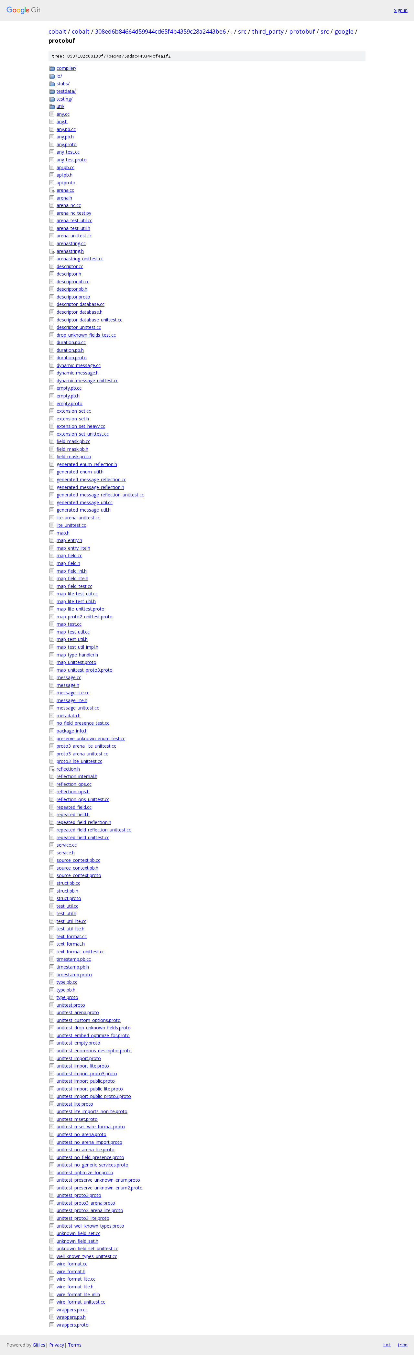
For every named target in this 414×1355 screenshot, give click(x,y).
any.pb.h (65, 137)
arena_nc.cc (69, 205)
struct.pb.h (67, 891)
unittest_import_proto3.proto (87, 1073)
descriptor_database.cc (80, 304)
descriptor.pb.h (72, 289)
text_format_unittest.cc (80, 951)
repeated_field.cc (74, 807)
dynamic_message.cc (79, 365)
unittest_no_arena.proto (81, 1134)
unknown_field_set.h (77, 1241)
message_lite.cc (73, 692)
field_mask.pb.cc (73, 441)
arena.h (64, 198)
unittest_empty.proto (78, 1043)
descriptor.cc (70, 266)
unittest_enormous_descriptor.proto (94, 1050)
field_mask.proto (74, 456)
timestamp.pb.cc (74, 959)
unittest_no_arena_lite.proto (85, 1149)
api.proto (66, 182)
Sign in (401, 10)
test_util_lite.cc (71, 921)
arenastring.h (70, 251)
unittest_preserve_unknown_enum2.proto (100, 1188)
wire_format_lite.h (75, 1287)
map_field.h (68, 563)
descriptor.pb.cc (73, 281)
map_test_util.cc (73, 632)
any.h (62, 121)
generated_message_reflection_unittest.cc (100, 495)
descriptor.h (69, 274)
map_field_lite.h (72, 578)
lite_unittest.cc (71, 525)
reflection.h (68, 769)
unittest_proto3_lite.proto (83, 1218)
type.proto (67, 997)
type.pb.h (66, 990)
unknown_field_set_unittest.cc (87, 1248)
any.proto (67, 144)
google (344, 31)
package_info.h (72, 731)
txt (387, 1345)
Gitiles (39, 1345)
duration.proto (72, 357)
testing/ (64, 99)
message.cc (69, 677)
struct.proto (69, 898)
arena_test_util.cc (74, 220)
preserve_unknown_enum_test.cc (91, 738)
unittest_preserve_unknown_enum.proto (98, 1180)
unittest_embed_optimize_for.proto (93, 1035)
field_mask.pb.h (72, 449)
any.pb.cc (66, 129)
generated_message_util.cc (85, 502)
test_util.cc (67, 906)
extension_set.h (73, 419)
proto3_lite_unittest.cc (79, 761)
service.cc (67, 845)
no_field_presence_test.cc (83, 723)
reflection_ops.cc (74, 784)
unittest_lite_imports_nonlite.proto (92, 1111)
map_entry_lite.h (73, 548)
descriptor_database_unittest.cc (89, 320)
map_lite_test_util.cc (77, 594)
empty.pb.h (68, 396)
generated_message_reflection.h (90, 487)
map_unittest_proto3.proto (85, 670)
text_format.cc (72, 936)
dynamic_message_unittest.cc (87, 380)
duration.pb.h (70, 350)
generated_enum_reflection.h (87, 464)
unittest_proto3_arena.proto (86, 1203)
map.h (63, 533)
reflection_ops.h (73, 791)
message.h (68, 685)
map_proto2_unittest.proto (85, 616)
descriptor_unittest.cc (79, 327)
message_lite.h (72, 700)
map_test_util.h (72, 639)
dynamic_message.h (78, 373)
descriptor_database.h (80, 312)
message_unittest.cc (78, 708)
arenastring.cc (71, 243)
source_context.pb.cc (78, 860)
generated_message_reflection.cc (91, 479)
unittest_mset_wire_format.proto (91, 1126)
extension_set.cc (74, 411)
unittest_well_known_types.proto (90, 1226)
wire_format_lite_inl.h (78, 1294)
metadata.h (69, 715)
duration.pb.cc (71, 342)
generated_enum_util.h (80, 472)
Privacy (56, 1345)
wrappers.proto (73, 1325)
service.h (66, 853)
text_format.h (71, 944)
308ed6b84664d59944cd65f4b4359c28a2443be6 (160, 31)
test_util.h (66, 913)
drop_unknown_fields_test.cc (86, 335)
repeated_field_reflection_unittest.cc (94, 830)
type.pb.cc (67, 982)
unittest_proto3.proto (79, 1195)
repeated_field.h (73, 814)
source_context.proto (79, 875)
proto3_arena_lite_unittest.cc (86, 746)
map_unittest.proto (76, 662)
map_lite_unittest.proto (80, 609)
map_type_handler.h (77, 655)
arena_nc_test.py (74, 213)
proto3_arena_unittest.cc (82, 754)
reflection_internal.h (77, 776)
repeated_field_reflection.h (84, 822)
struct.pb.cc (68, 883)
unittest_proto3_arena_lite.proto (90, 1210)
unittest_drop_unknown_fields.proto (94, 1027)
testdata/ (66, 91)
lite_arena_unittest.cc (78, 518)
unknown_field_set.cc (78, 1233)
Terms (75, 1345)
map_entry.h (69, 540)
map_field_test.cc (74, 586)
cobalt (57, 31)
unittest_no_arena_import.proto (89, 1142)
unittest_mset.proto (77, 1119)
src (242, 31)
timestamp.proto (74, 974)
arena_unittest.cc (74, 236)
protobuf (302, 31)
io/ (59, 76)
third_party (268, 31)
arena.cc (65, 190)
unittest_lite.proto (75, 1104)
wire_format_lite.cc (76, 1279)
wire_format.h (71, 1271)
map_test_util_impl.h (77, 647)
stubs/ (63, 84)
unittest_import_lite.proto (83, 1066)
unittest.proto (71, 1005)
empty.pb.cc (69, 388)
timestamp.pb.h (73, 967)
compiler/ (66, 68)
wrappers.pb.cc (72, 1309)
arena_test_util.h (73, 228)
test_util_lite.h (70, 929)
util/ (60, 106)
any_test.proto (72, 160)
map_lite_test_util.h (76, 601)
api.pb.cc (65, 167)
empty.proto (69, 403)
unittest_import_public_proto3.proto (94, 1096)
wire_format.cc (72, 1264)
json (402, 1345)
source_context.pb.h (77, 868)
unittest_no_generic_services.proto (92, 1165)
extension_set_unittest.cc (83, 434)
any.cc (63, 114)
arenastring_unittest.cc (80, 258)
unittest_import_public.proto (86, 1081)
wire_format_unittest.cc (81, 1302)
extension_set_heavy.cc (81, 426)
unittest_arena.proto (78, 1012)
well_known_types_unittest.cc (87, 1256)
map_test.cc (69, 624)
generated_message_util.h (84, 510)
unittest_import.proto (79, 1058)
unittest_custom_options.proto (89, 1020)
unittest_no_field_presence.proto (90, 1157)
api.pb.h (64, 175)
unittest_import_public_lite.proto (90, 1089)
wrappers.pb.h (71, 1317)
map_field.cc (69, 555)
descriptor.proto (73, 297)
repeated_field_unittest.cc (83, 837)
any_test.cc (68, 152)
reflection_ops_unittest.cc (83, 799)
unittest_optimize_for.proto (85, 1172)
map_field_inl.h (72, 571)
